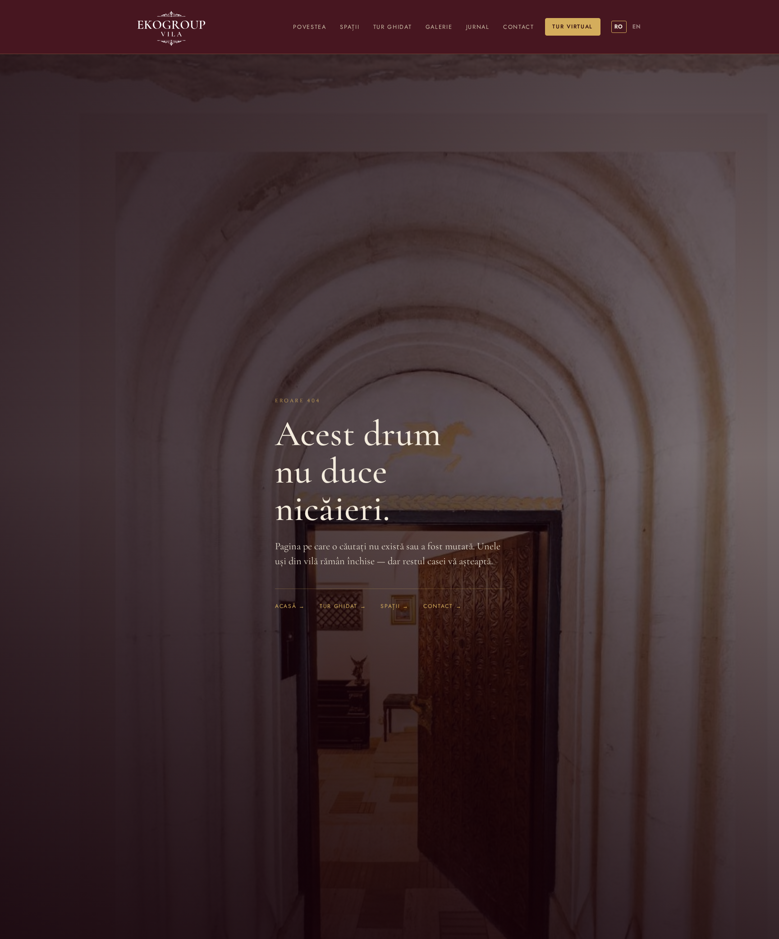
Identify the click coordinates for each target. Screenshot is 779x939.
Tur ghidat (392, 27)
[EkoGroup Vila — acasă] (171, 26)
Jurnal (478, 27)
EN (636, 27)
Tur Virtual (572, 27)
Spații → (394, 606)
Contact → (442, 606)
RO (618, 27)
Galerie (439, 27)
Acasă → (290, 606)
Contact (518, 27)
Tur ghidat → (343, 606)
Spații (349, 27)
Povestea (309, 27)
